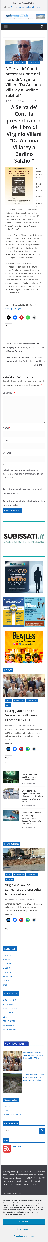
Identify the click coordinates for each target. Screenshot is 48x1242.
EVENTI (8, 700)
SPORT (5, 985)
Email (6, 440)
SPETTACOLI (8, 976)
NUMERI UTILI (9, 1025)
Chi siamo (7, 1106)
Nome (6, 427)
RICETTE (6, 1034)
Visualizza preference (24, 1236)
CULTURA (9, 63)
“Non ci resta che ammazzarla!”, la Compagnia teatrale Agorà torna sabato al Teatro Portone (25, 347)
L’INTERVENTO (32, 875)
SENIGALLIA (9, 879)
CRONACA (7, 955)
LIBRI (5, 1017)
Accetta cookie (24, 1221)
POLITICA (6, 959)
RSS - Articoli (16, 1146)
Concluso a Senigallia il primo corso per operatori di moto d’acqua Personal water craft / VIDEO (32, 818)
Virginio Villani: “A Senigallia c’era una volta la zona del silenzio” (23, 889)
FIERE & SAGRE (9, 1021)
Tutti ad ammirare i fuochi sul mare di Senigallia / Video (30, 777)
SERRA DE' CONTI (34, 63)
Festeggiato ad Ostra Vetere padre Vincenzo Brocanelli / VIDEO (21, 715)
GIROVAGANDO (9, 1000)
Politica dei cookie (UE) (12, 1115)
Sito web (7, 452)
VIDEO (8, 705)
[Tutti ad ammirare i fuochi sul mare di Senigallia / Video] (11, 778)
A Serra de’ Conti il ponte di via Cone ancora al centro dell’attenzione (34, 1077)
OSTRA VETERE (32, 700)
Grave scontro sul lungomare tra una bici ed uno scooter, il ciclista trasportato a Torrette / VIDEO (32, 796)
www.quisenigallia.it (31, 101)
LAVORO (6, 968)
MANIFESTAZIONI (10, 1008)
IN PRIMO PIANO (20, 63)
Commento (9, 392)
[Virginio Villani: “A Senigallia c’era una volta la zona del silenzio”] (24, 859)
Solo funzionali (24, 1228)
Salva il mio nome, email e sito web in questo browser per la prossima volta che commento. (23, 474)
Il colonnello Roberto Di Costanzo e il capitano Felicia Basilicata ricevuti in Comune (24, 361)
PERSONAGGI (8, 1012)
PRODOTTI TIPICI (10, 1029)
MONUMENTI (8, 1004)
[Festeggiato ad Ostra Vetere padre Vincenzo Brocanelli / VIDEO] (24, 685)
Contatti (6, 1110)
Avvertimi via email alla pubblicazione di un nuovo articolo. (24, 503)
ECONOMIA (8, 963)
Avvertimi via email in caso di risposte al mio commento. (22, 491)
